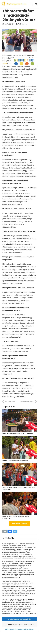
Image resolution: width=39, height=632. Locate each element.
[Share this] (10, 531)
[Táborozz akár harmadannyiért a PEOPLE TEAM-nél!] (19, 464)
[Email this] (4, 531)
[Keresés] (36, 4)
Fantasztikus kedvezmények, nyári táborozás (15, 517)
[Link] (3, 3)
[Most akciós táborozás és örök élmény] (19, 411)
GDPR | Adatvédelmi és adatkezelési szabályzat (19, 629)
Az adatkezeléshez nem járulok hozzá (20, 624)
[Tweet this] (15, 531)
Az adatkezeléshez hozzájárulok (19, 619)
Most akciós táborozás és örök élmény (17, 434)
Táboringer (22, 24)
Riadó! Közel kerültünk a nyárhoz (15, 461)
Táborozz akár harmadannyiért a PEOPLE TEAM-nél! (18, 488)
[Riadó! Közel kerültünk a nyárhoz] (19, 437)
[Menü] (31, 3)
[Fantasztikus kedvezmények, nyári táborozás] (19, 493)
